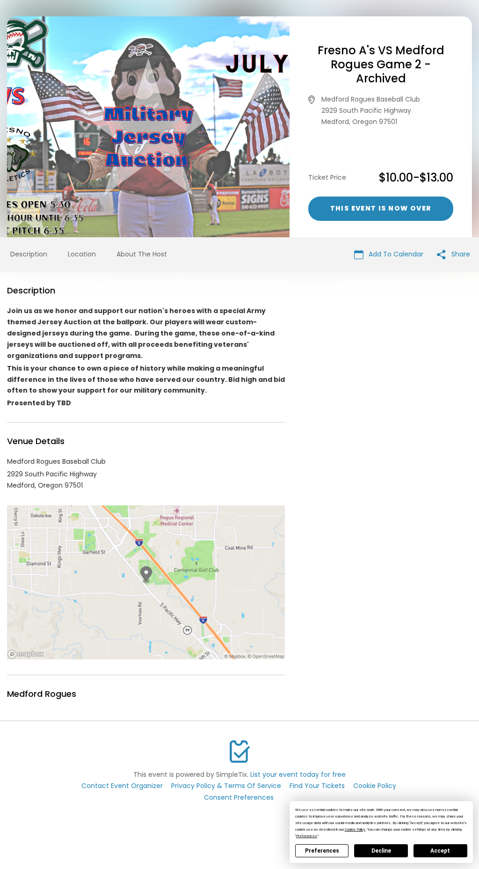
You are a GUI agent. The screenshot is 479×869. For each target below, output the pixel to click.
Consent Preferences (239, 797)
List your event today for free (298, 774)
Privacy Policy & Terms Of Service (226, 785)
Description (28, 254)
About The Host (141, 254)
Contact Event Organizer (122, 785)
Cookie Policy (374, 785)
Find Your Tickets (317, 785)
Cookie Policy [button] (355, 829)
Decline (381, 850)
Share (460, 254)
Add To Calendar (395, 254)
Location (82, 254)
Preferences (322, 850)
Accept (440, 850)
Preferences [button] (306, 836)
